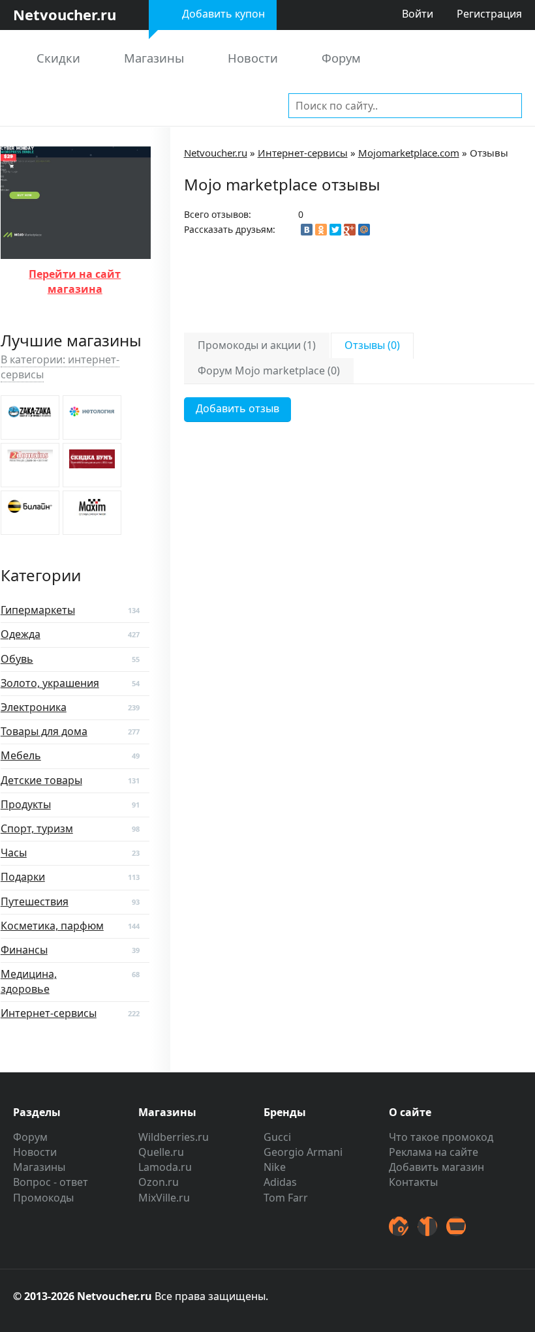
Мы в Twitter (398, 1226)
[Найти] (509, 105)
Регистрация (489, 14)
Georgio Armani (303, 1152)
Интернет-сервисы (303, 152)
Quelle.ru (161, 1152)
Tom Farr (286, 1197)
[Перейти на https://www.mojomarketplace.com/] (76, 250)
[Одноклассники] (321, 229)
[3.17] (30, 513)
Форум (341, 58)
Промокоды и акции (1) (257, 345)
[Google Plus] (350, 229)
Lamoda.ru (165, 1167)
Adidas (280, 1182)
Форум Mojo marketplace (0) (269, 370)
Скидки (58, 58)
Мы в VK (427, 1226)
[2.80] (92, 513)
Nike (275, 1167)
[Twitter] (335, 229)
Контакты (413, 1182)
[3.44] (30, 417)
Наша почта (456, 1226)
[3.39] (92, 417)
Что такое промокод (441, 1137)
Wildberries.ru (173, 1137)
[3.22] (30, 465)
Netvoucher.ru (215, 152)
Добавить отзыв (237, 408)
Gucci (277, 1137)
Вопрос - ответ (50, 1182)
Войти (417, 14)
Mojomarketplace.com (408, 152)
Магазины (154, 58)
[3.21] (92, 465)
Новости (253, 58)
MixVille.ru (164, 1197)
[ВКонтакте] (307, 229)
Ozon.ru (158, 1182)
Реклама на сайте (433, 1152)
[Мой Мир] (364, 229)
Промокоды (43, 1197)
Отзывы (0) (372, 345)
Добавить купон (223, 14)
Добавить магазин (436, 1167)
